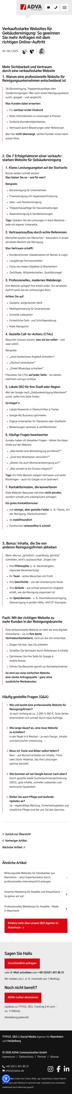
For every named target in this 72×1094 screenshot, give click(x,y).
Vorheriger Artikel (16, 841)
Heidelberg (14, 1041)
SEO (14, 1037)
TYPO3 (6, 1037)
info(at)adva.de (14, 1071)
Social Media (28, 1037)
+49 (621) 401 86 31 (17, 1066)
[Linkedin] (66, 1069)
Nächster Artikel (12, 847)
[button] (6, 1078)
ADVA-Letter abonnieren (23, 997)
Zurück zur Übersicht (18, 834)
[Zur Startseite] (31, 7)
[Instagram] (50, 1069)
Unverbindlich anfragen (22, 963)
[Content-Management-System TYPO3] (32, 51)
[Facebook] (58, 1069)
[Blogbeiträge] (25, 51)
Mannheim (57, 1037)
